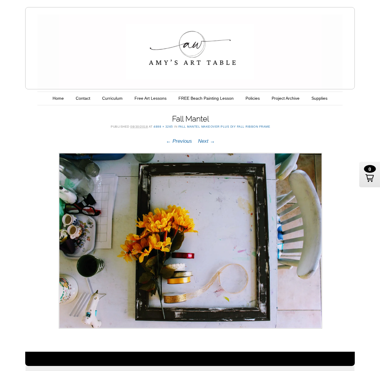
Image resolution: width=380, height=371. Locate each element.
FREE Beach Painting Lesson (206, 98)
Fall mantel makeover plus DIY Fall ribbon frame (224, 126)
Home (58, 98)
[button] (369, 174)
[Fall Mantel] (190, 241)
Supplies (319, 98)
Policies (253, 98)
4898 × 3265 (163, 126)
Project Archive (286, 98)
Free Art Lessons (150, 98)
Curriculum (112, 98)
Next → (206, 141)
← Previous (179, 141)
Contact (83, 98)
